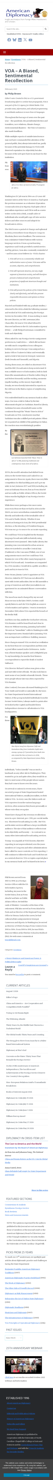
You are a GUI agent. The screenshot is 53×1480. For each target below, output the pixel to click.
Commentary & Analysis (15, 1205)
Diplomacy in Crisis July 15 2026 (19, 1104)
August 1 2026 (12, 991)
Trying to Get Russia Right (17, 1013)
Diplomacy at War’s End (16, 1050)
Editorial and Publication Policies (21, 1413)
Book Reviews (11, 1212)
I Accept (26, 1475)
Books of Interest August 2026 (19, 1092)
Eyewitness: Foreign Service (17, 1208)
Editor (41, 34)
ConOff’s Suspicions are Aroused (32, 965)
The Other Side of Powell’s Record (19, 1288)
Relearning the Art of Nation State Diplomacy (24, 1299)
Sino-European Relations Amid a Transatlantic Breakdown (26, 1084)
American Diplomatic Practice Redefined (22, 1278)
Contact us (11, 1408)
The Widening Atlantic (15, 1019)
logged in (20, 974)
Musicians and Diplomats (15, 1312)
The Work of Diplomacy (15, 1283)
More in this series (40, 1190)
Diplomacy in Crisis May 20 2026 (20, 1128)
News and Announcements (16, 1215)
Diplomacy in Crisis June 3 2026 (19, 1110)
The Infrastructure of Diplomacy (19, 1318)
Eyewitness (16, 60)
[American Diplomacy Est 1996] (26, 12)
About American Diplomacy (18, 1403)
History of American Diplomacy (20, 1419)
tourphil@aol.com (12, 940)
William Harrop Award (15, 1116)
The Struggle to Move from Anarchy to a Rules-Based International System (26, 1042)
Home (7, 60)
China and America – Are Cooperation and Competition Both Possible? (24, 1005)
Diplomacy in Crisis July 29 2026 (19, 1098)
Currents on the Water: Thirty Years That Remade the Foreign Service (23, 1058)
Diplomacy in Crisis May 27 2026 (20, 1122)
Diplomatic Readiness (14, 1307)
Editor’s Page (12, 997)
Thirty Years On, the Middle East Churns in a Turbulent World (24, 1027)
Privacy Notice (26, 1470)
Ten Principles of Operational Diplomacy (22, 1323)
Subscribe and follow (16, 1424)
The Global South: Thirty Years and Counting (25, 1035)
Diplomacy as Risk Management (19, 1293)
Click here (9, 1377)
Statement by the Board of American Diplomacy (26, 1148)
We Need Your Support (16, 1429)
